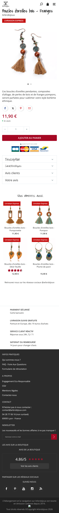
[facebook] (6, 489)
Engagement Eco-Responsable (16, 381)
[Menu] (54, 4)
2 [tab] (31, 84)
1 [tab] (28, 84)
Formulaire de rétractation (14, 369)
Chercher (41, 4)
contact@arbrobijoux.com (14, 410)
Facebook (5, 108)
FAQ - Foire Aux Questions (14, 364)
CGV (4, 386)
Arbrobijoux (8, 15)
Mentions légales (10, 390)
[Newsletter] (54, 437)
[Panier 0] (47, 4)
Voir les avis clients (29, 466)
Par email (29, 108)
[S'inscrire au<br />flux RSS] (41, 489)
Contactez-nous (9, 395)
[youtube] (23, 489)
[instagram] (32, 489)
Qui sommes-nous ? (11, 360)
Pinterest (21, 108)
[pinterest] (15, 489)
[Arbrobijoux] (20, 4)
